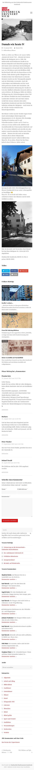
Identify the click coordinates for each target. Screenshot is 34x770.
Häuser (13, 50)
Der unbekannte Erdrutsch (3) (13, 553)
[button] (6, 270)
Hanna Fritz (19, 48)
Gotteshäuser (8, 691)
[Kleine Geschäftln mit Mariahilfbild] (17, 347)
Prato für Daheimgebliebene (10, 330)
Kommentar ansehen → (9, 579)
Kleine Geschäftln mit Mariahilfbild (12, 358)
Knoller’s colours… (7, 303)
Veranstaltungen (9, 725)
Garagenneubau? (9, 560)
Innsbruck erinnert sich (11, 14)
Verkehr (6, 732)
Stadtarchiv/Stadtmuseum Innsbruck (21, 765)
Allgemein (7, 677)
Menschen (7, 708)
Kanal (6, 698)
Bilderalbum (7, 50)
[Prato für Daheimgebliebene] (17, 320)
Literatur (7, 705)
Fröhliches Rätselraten (11, 556)
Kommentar (6, 496)
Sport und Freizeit (9, 719)
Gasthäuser (7, 688)
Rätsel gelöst (8, 715)
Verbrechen (7, 729)
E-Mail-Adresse (22, 489)
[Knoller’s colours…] (17, 293)
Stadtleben (13, 313)
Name (4, 489)
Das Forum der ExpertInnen (11, 742)
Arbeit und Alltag (9, 681)
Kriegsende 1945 (9, 701)
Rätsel (6, 712)
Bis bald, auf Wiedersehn (12, 563)
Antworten (5, 409)
